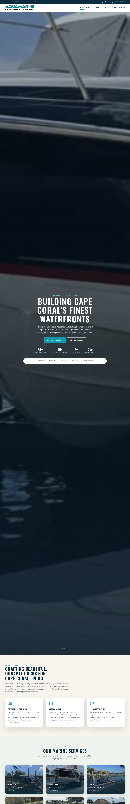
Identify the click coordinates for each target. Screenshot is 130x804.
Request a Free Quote (55, 340)
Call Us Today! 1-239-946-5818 (114, 2)
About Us (89, 8)
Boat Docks (40, 361)
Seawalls (64, 361)
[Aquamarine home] (20, 7)
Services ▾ (98, 8)
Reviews (114, 8)
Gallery (106, 8)
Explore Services (76, 340)
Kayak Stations (88, 361)
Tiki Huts (75, 361)
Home (82, 8)
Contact (122, 8)
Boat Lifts (52, 361)
